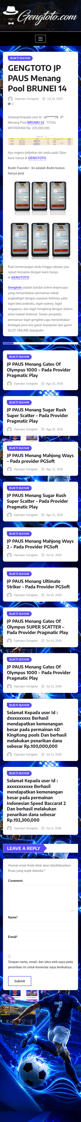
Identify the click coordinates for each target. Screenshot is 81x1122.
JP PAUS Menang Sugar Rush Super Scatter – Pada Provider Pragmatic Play (37, 415)
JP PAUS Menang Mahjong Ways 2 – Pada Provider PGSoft (40, 543)
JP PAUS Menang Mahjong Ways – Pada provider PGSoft (40, 458)
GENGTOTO (37, 158)
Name (13, 917)
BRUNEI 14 (35, 122)
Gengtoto (15, 287)
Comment (15, 880)
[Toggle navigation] (40, 39)
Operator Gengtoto (27, 98)
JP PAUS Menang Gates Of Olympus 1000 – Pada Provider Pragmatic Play (39, 369)
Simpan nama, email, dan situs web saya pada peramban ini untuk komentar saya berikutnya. (40, 964)
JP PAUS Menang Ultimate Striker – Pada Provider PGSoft (38, 584)
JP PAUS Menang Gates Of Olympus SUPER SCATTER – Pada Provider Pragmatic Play (37, 626)
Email (12, 937)
